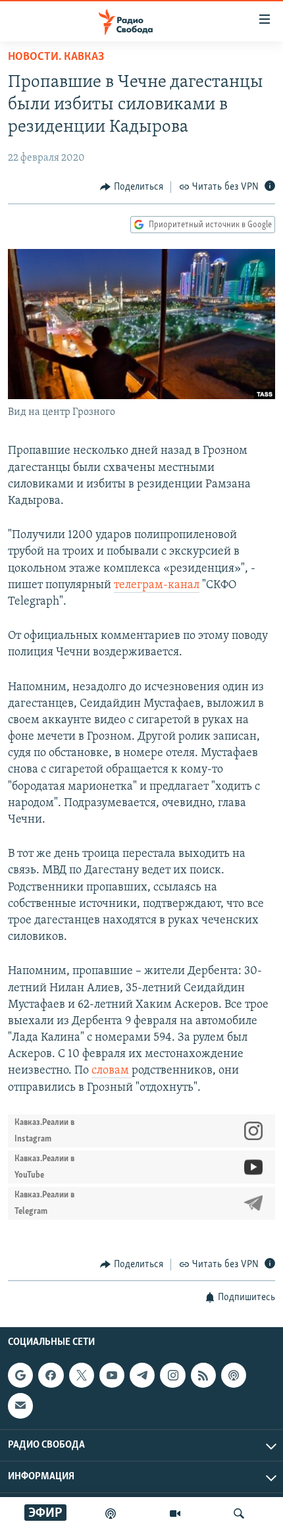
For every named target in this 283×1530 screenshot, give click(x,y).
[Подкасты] (233, 1375)
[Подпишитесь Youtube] (111, 1375)
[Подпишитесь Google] (20, 1375)
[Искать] (239, 1513)
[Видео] (175, 1513)
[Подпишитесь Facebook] (50, 1375)
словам (111, 1071)
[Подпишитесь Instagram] (172, 1375)
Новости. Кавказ (56, 57)
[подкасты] (110, 1513)
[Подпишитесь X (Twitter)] (81, 1375)
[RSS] (203, 1375)
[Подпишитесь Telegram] (142, 1375)
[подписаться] (20, 1406)
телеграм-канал (156, 585)
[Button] (131, 187)
